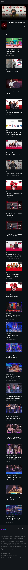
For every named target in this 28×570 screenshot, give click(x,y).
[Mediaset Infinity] (3, 2)
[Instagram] (22, 528)
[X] (26, 528)
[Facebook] (18, 528)
